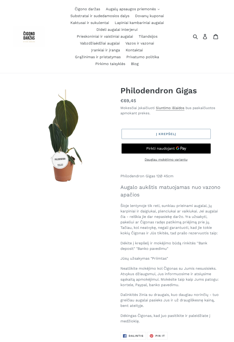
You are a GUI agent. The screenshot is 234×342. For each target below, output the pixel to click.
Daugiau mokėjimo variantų (166, 159)
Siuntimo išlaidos (170, 108)
